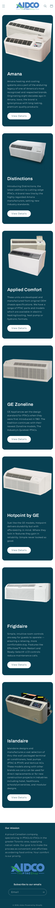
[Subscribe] (43, 892)
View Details (19, 116)
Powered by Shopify (33, 905)
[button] (3, 6)
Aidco (22, 905)
